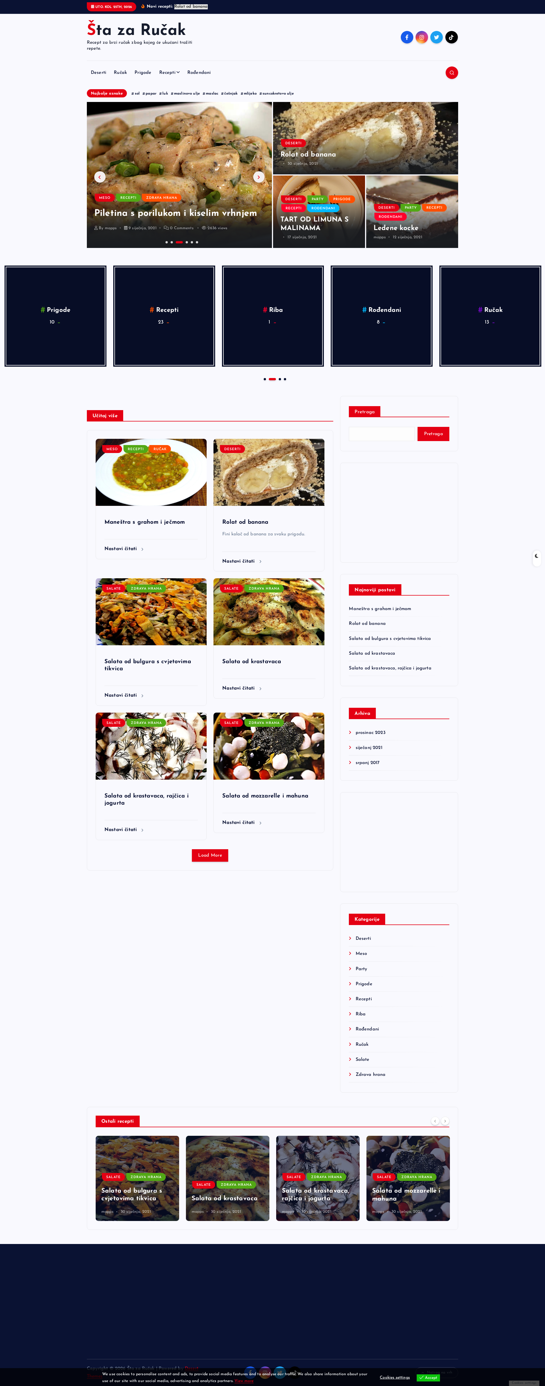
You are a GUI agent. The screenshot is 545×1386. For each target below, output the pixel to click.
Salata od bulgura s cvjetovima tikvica (390, 638)
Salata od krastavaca (251, 662)
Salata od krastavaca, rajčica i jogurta (390, 668)
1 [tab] (166, 242)
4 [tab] (181, 242)
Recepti (167, 72)
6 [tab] (196, 242)
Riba (361, 1014)
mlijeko (250, 93)
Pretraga (365, 412)
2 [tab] (171, 242)
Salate (276, 310)
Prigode (143, 72)
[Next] (445, 1120)
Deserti (98, 72)
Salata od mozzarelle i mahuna (265, 796)
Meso (104, 186)
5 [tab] (191, 242)
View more (243, 1381)
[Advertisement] (399, 512)
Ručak (120, 72)
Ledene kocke (396, 228)
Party (318, 199)
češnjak (231, 93)
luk (165, 93)
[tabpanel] (179, 175)
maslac (212, 93)
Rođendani (199, 72)
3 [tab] (176, 242)
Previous (100, 177)
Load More (210, 855)
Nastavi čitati (121, 548)
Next (259, 177)
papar (151, 93)
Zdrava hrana (384, 310)
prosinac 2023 (370, 732)
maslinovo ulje (187, 93)
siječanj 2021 (369, 748)
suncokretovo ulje (278, 93)
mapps (380, 237)
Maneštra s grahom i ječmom (144, 522)
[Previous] (435, 1120)
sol (137, 93)
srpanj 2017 (368, 763)
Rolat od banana (308, 154)
